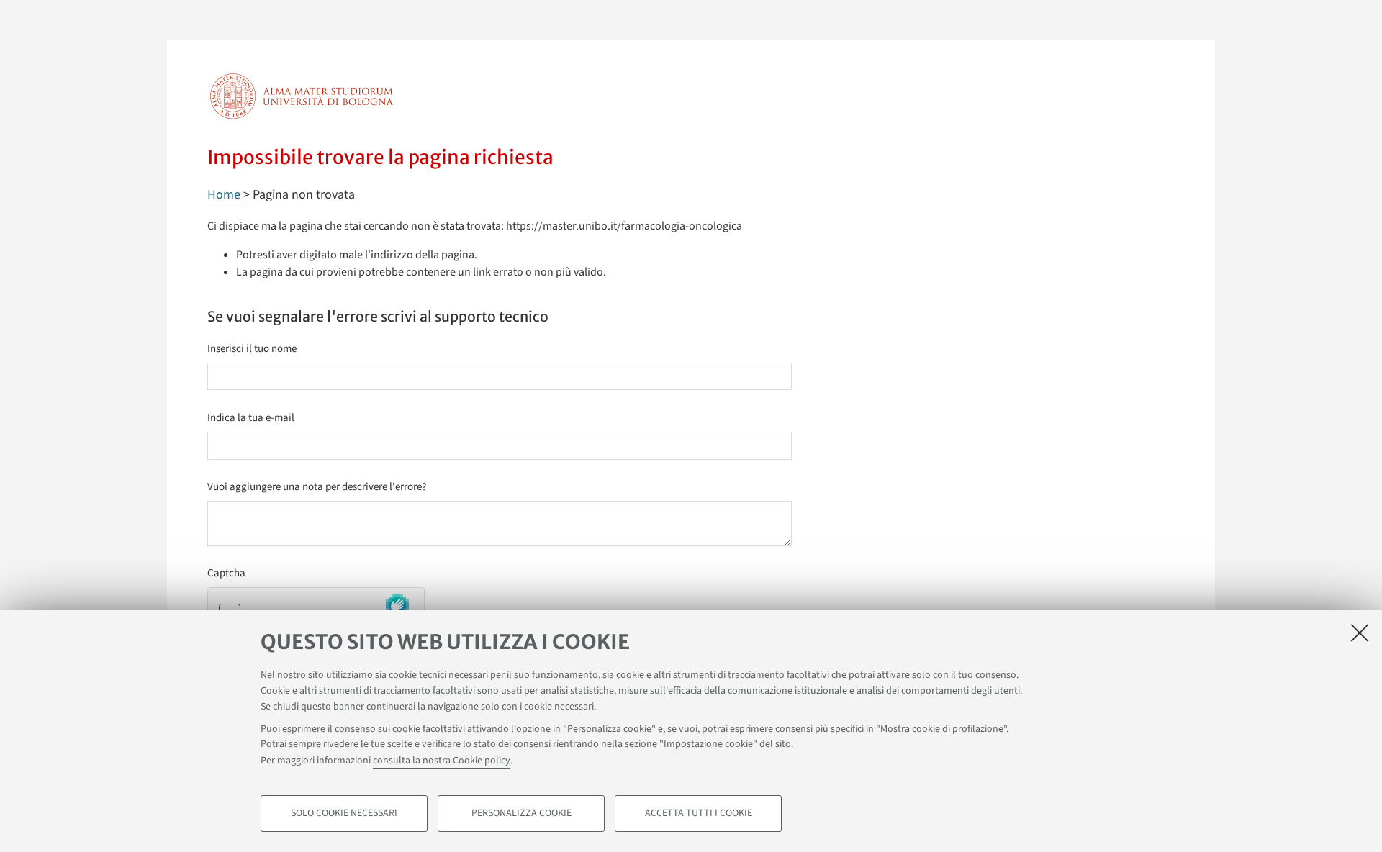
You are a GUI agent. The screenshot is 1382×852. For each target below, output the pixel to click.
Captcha (226, 573)
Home (225, 195)
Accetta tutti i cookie (698, 813)
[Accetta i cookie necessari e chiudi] (1359, 632)
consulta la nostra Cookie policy (441, 761)
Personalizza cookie (521, 813)
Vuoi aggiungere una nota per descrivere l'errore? (316, 486)
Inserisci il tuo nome (252, 348)
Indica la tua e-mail (250, 417)
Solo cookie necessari (344, 813)
